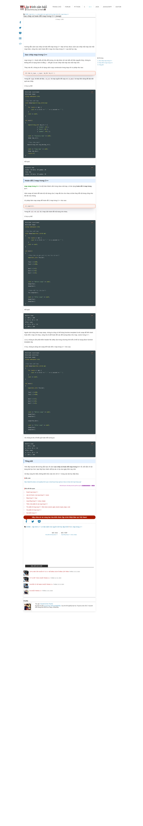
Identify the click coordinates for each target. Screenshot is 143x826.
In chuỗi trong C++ (35, 590)
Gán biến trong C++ (31, 513)
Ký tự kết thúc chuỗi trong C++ (39, 578)
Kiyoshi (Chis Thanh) (46, 604)
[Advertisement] (59, 31)
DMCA (93, 485)
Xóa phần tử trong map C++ (34, 510)
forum (67, 7)
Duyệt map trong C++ (32, 492)
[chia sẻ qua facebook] (20, 22)
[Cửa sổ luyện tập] (20, 43)
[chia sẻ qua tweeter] (20, 27)
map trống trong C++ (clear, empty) (35, 501)
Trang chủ (56, 7)
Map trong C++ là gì (31, 498)
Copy (92, 167)
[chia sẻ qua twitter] (33, 521)
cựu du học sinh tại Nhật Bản (52, 605)
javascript (107, 7)
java (97, 7)
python (77, 7)
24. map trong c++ (64, 14)
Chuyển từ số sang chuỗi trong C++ (41, 584)
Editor (118, 7)
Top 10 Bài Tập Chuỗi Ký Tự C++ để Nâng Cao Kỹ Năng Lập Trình (49, 571)
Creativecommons (86, 485)
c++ (90, 7)
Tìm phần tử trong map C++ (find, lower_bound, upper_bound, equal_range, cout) (48, 507)
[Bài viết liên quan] (20, 38)
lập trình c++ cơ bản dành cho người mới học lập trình (43, 14)
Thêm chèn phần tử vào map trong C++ (37, 504)
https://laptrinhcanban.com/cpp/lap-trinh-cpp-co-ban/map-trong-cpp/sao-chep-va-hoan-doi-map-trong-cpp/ (52, 482)
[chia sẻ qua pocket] (20, 33)
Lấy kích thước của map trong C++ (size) (37, 495)
